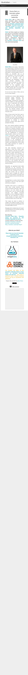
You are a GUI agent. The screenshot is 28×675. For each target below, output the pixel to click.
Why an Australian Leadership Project (13, 224)
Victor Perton (20, 281)
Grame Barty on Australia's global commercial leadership (15, 14)
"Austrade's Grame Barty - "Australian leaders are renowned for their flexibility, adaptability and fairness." (14, 27)
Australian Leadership (12, 40)
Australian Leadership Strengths (12, 223)
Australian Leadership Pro (11, 271)
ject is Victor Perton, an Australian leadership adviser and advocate (14, 273)
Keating (7, 135)
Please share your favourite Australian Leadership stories (14, 233)
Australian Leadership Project (17, 23)
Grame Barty (8, 19)
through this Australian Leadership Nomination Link (14, 236)
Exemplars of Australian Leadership (13, 221)
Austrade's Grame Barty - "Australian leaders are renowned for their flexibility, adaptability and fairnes (14, 218)
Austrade (15, 36)
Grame (6, 32)
